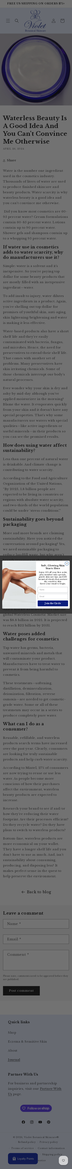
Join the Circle (53, 603)
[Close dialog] (67, 563)
